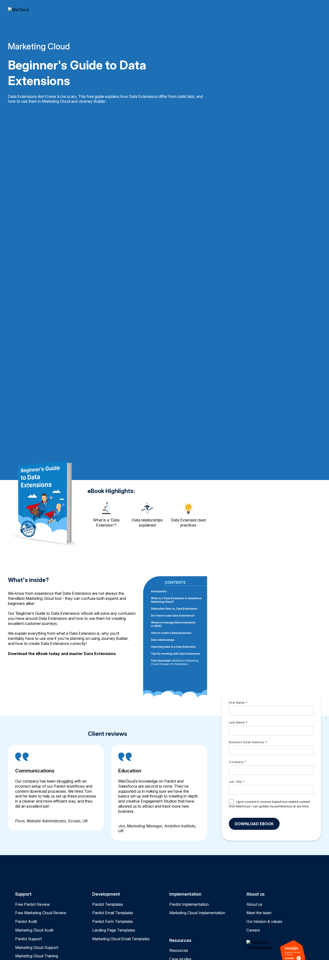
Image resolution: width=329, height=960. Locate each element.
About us (254, 904)
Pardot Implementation (189, 904)
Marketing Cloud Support (36, 947)
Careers (253, 930)
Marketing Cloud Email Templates (121, 938)
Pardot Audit (26, 921)
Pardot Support (28, 938)
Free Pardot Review (32, 904)
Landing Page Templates (113, 930)
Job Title (235, 782)
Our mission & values (264, 921)
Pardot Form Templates (112, 921)
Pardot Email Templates (112, 912)
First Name (237, 702)
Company (236, 762)
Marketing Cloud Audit (34, 930)
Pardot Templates (107, 904)
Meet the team (258, 912)
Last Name (237, 722)
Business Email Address (246, 742)
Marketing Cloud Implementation (197, 912)
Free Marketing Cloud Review (40, 912)
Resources (178, 950)
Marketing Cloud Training (36, 955)
